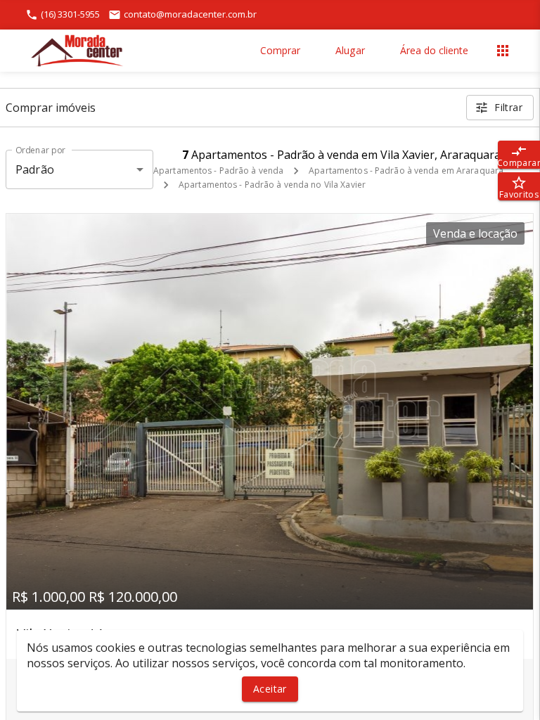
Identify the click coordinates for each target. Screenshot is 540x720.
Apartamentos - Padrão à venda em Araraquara (406, 170)
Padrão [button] (34, 169)
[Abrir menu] (503, 51)
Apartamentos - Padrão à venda (218, 170)
